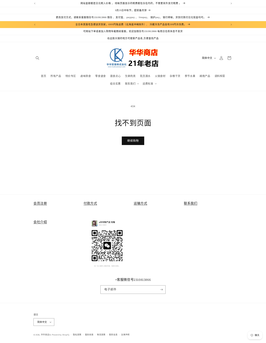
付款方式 (90, 203)
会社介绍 (40, 222)
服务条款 (89, 334)
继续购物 (133, 140)
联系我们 (190, 203)
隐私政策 (77, 334)
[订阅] (161, 289)
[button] (37, 58)
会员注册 (40, 203)
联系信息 (113, 334)
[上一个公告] (35, 3)
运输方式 (140, 203)
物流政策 (101, 334)
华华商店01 (46, 334)
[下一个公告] (231, 3)
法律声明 (125, 334)
